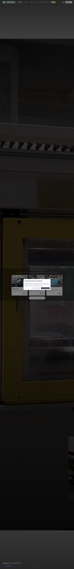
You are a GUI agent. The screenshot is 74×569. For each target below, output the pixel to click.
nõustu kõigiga (45, 288)
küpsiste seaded (36, 288)
